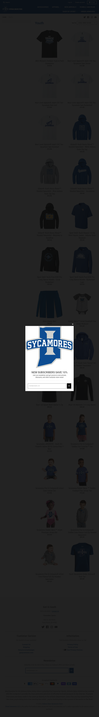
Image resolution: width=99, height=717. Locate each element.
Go (69, 386)
